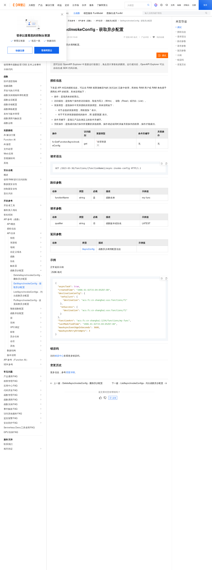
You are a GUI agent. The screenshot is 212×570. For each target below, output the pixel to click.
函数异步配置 (111, 20)
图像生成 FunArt (115, 13)
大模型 (32, 5)
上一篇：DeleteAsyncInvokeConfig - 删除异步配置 (78, 383)
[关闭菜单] (5, 5)
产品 (40, 5)
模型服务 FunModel (93, 13)
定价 (67, 5)
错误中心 (59, 355)
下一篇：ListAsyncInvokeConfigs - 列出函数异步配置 (137, 383)
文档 (172, 5)
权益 (59, 5)
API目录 (99, 20)
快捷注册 (20, 50)
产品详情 (145, 37)
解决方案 (50, 5)
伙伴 (84, 5)
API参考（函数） (85, 20)
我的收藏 (160, 37)
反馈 (114, 397)
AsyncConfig (88, 249)
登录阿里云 (46, 50)
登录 (205, 5)
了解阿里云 (102, 5)
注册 (194, 5)
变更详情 (70, 372)
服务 (91, 5)
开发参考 (71, 20)
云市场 (75, 5)
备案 (179, 5)
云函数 (76, 13)
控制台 (186, 5)
